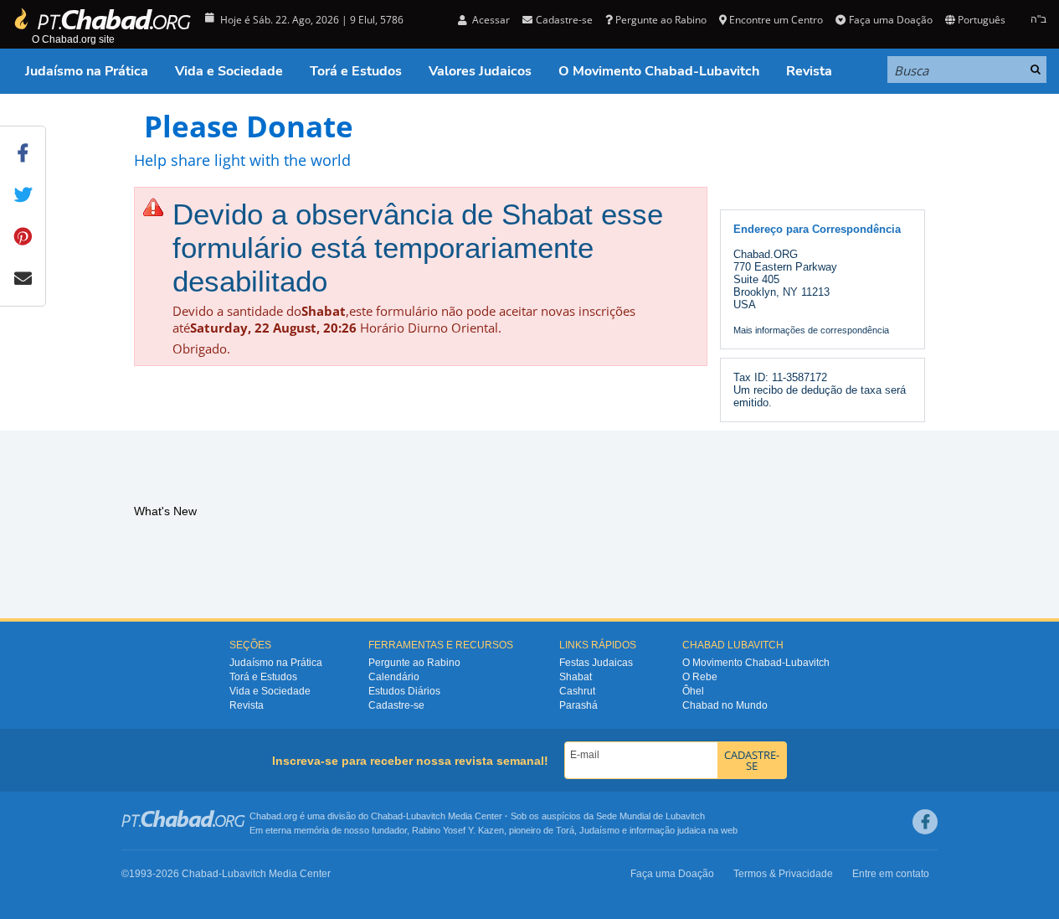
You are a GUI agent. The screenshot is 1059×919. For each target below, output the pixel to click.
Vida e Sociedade (229, 71)
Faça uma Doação (890, 20)
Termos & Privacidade (783, 874)
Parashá (578, 705)
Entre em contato (890, 874)
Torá (565, 830)
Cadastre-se (396, 705)
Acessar (490, 20)
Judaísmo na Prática (86, 71)
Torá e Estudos (356, 71)
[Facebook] (925, 821)
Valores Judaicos (480, 71)
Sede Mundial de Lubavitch (650, 816)
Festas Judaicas (596, 663)
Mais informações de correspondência (811, 330)
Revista (809, 71)
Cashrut (577, 691)
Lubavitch (425, 816)
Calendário (393, 677)
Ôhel (693, 691)
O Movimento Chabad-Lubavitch (658, 71)
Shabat (575, 677)
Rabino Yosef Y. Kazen (458, 830)
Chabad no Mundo (725, 705)
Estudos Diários (404, 691)
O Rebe (699, 677)
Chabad (387, 816)
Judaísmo (599, 830)
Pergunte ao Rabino (661, 20)
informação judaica (668, 830)
